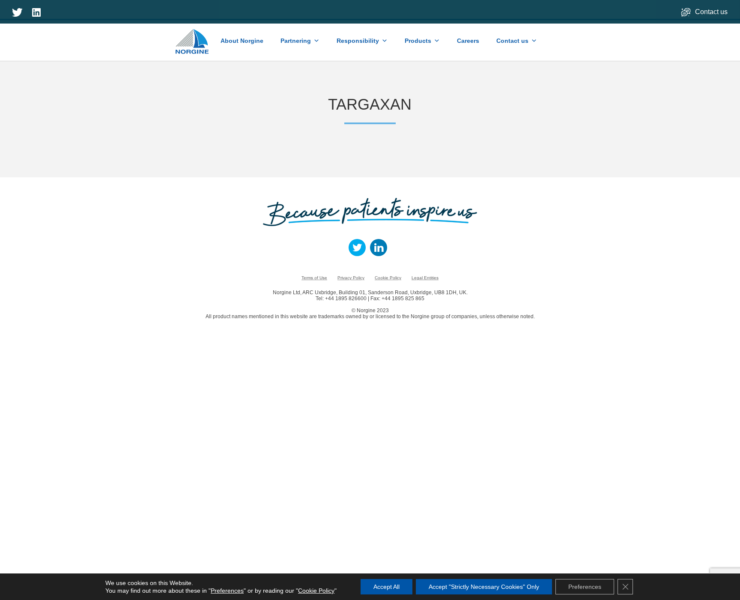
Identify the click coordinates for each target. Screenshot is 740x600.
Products (418, 40)
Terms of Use (314, 277)
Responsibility (358, 40)
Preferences (227, 590)
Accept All (386, 586)
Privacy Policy (350, 277)
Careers (468, 40)
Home (192, 37)
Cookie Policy (388, 277)
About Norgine (242, 40)
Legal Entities (425, 277)
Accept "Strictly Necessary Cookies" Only (484, 586)
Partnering (295, 40)
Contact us (712, 11)
